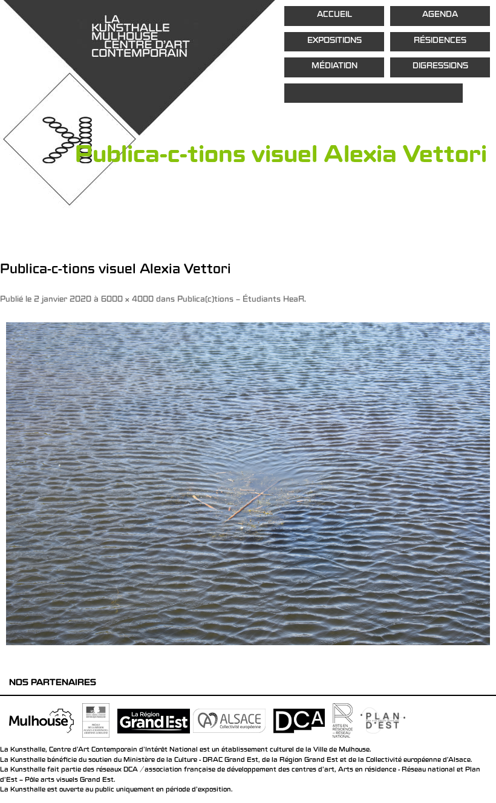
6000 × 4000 (127, 300)
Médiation (334, 67)
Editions (373, 93)
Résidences (440, 41)
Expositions (334, 41)
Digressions (440, 67)
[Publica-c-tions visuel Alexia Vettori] (248, 483)
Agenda (440, 15)
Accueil (334, 15)
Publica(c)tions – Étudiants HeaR (240, 300)
